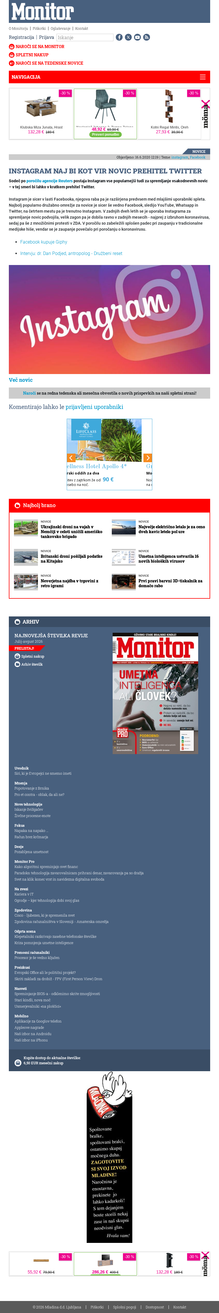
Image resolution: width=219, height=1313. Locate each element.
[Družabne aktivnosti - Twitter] (127, 37)
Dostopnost (155, 1307)
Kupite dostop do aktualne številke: (52, 1057)
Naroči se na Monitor (40, 46)
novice (199, 151)
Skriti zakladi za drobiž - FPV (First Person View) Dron (58, 978)
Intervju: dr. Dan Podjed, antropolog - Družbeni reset (71, 253)
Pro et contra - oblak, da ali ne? (39, 794)
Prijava (46, 37)
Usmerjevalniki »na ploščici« (38, 1006)
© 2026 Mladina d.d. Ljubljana (57, 1307)
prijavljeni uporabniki (94, 406)
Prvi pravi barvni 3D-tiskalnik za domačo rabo (170, 583)
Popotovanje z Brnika (32, 788)
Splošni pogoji (124, 1307)
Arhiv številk (32, 664)
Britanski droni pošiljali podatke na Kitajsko (71, 558)
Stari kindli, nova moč (32, 1000)
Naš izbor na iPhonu (31, 1040)
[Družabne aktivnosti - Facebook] (118, 37)
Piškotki (39, 28)
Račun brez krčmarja (31, 837)
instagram (179, 157)
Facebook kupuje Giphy (43, 242)
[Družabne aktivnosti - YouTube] (136, 37)
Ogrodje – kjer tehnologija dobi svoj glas (47, 900)
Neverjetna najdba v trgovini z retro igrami (69, 583)
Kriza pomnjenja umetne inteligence (44, 942)
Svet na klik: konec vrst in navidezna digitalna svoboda (59, 879)
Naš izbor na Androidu (33, 1033)
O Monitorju (18, 28)
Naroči (29, 393)
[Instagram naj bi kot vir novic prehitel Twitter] (109, 319)
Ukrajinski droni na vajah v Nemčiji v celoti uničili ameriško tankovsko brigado (71, 531)
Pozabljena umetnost (31, 851)
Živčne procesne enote (32, 815)
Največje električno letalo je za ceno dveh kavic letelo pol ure (172, 529)
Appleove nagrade (29, 1027)
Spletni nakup (32, 55)
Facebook (198, 157)
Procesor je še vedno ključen (37, 957)
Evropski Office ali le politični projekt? (45, 972)
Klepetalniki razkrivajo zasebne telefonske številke (55, 936)
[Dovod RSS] (145, 37)
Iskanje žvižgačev (29, 809)
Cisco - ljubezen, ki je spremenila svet (45, 915)
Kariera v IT (24, 894)
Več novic (21, 379)
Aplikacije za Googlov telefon (38, 1021)
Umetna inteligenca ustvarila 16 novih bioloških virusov (169, 558)
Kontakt (81, 28)
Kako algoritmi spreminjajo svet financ (46, 866)
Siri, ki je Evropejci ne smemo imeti (43, 773)
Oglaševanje (60, 28)
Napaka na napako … (31, 830)
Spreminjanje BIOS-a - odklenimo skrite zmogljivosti (57, 993)
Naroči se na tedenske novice (49, 63)
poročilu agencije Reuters (50, 181)
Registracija (21, 37)
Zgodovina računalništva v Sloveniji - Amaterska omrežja (62, 921)
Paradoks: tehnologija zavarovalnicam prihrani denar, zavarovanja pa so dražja (79, 873)
